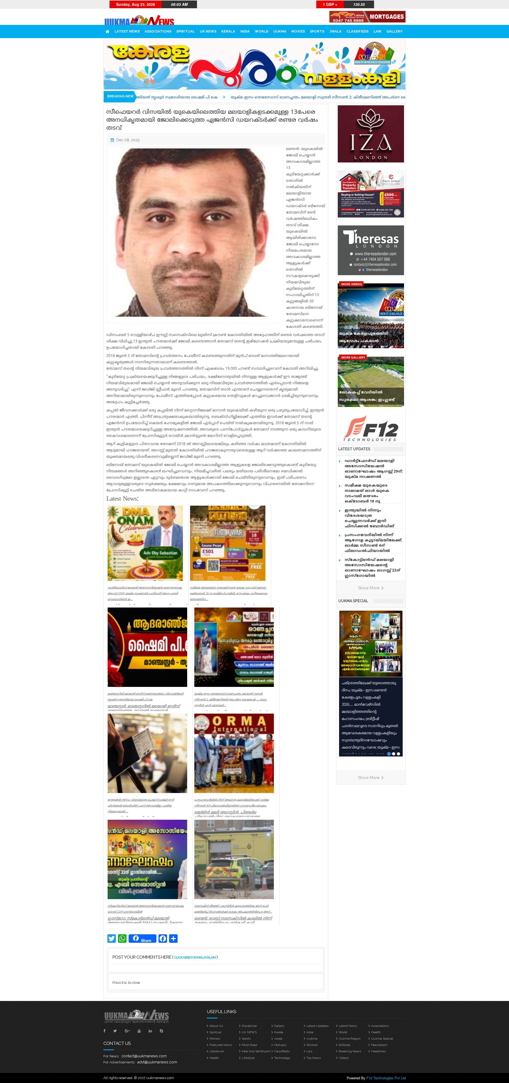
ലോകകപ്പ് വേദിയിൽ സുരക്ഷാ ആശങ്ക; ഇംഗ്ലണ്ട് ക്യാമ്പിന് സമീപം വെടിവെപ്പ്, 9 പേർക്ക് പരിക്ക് (369, 397)
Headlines (378, 1051)
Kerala (228, 31)
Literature (216, 1051)
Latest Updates (317, 1026)
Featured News (220, 1045)
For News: (111, 1056)
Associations (158, 31)
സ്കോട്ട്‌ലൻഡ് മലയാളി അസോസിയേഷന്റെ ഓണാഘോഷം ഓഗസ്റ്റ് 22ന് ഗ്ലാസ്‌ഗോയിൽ (372, 568)
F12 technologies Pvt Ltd (386, 1077)
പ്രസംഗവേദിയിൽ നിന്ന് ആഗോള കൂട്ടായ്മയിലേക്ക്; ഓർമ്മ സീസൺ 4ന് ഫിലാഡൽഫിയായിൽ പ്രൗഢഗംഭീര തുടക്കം (373, 546)
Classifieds (357, 31)
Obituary (280, 1045)
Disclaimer (249, 1026)
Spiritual (185, 31)
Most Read (249, 1045)
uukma (279, 31)
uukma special (353, 601)
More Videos (351, 284)
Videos (344, 1058)
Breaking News (350, 1051)
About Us (216, 1026)
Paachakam (379, 1045)
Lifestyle (248, 1058)
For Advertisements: (119, 1062)
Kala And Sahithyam (256, 1051)
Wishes (312, 1045)
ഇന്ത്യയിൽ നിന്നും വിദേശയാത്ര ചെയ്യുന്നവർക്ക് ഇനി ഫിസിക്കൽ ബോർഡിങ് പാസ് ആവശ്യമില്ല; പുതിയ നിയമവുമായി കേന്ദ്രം (372, 523)
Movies (298, 31)
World (261, 31)
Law (377, 31)
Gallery (394, 31)
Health (376, 1032)
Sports (317, 31)
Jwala (335, 31)
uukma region (350, 1038)
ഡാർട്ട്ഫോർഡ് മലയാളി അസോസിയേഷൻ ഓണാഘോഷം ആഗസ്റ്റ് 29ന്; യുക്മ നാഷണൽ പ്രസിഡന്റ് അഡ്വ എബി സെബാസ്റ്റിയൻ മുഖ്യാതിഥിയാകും (374, 477)
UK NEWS (208, 31)
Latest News (127, 31)
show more (369, 588)
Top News (313, 1058)
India (245, 31)
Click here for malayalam (195, 957)
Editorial (344, 1045)
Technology (282, 1058)
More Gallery (353, 357)
